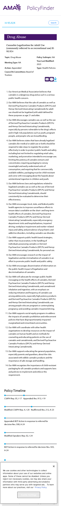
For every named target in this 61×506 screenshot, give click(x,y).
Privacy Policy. (41, 487)
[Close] (54, 466)
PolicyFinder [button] (40, 7)
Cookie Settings (28, 495)
